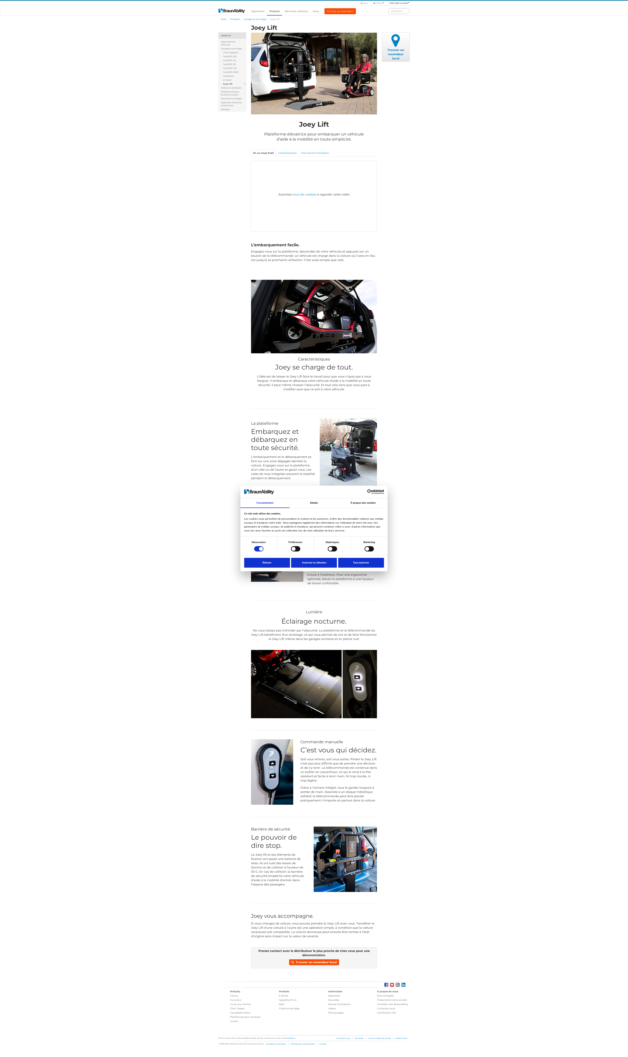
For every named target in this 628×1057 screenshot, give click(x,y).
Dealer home (401, 1038)
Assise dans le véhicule (228, 43)
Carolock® (228, 76)
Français (379, 3)
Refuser (266, 562)
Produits (274, 11)
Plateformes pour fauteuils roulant (230, 93)
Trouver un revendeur (340, 11)
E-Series (283, 995)
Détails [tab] (314, 502)
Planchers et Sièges (231, 98)
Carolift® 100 (230, 56)
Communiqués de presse (379, 1038)
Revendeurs (290, 1038)
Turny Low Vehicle (240, 1004)
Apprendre (257, 11)
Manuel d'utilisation (339, 1004)
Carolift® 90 (229, 64)
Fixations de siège (289, 1008)
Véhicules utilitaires (296, 11)
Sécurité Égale (385, 995)
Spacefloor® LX (288, 1000)
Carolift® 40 (229, 60)
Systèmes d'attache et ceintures (231, 104)
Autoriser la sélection (314, 562)
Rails (281, 1004)
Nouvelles (333, 1000)
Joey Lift (228, 84)
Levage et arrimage (255, 19)
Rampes (225, 109)
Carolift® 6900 (230, 72)
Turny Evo (235, 1000)
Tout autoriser (361, 562)
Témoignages (336, 1012)
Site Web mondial (399, 3)
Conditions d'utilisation (276, 1044)
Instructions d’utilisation (315, 152)
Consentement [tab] (264, 502)
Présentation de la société (392, 1000)
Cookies (323, 1044)
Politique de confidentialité (303, 1044)
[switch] (295, 549)
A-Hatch (227, 80)
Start (224, 19)
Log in (365, 3)
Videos (332, 1008)
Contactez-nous (386, 1008)
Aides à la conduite (231, 87)
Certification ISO (386, 1012)
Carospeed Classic (240, 1012)
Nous (316, 11)
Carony (234, 995)
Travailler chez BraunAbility (392, 1004)
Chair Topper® (230, 52)
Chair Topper (237, 1008)
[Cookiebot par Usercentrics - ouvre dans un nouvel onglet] (369, 491)
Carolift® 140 (230, 68)
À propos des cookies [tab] (363, 502)
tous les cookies (304, 194)
